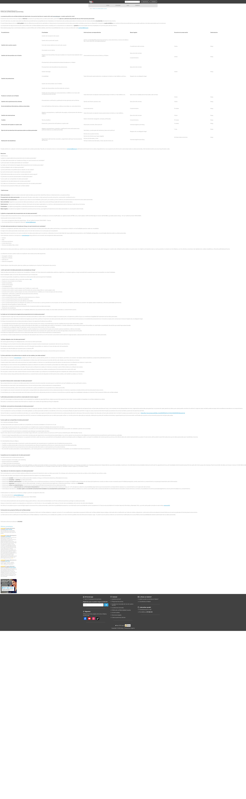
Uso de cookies (116, 612)
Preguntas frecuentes (117, 601)
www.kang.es (25, 235)
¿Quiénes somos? (116, 599)
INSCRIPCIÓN (145, 1)
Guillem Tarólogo (8, 529)
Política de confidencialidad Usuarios (121, 610)
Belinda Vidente (12, 567)
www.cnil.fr (167, 505)
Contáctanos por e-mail (145, 609)
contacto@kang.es (83, 27)
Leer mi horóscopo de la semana (93, 599)
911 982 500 (8, 587)
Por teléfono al (146, 612)
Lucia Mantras (8, 536)
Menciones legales (116, 615)
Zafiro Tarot (7, 561)
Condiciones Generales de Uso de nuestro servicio (122, 605)
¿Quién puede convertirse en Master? (148, 599)
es (30, 279)
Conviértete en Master (145, 601)
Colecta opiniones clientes (118, 617)
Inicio (91, 8)
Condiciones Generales (118, 607)
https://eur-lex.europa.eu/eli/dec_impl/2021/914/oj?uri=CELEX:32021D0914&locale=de (163, 413)
